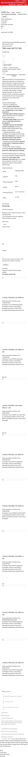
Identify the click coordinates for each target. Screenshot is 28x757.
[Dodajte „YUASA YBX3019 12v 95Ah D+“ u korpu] (4, 316)
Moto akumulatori (21, 42)
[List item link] (14, 702)
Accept (3, 748)
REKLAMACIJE (5, 715)
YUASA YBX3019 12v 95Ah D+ (13, 297)
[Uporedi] (4, 295)
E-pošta (4, 250)
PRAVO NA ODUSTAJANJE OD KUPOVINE (12, 734)
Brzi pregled (4, 320)
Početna (4, 42)
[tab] (4, 74)
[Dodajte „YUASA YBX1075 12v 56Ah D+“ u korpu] (4, 681)
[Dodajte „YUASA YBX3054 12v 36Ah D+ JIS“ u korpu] (4, 371)
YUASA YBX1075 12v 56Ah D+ (13, 663)
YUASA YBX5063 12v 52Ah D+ (13, 506)
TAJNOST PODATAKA (7, 718)
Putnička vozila (16, 301)
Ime (3, 244)
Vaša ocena (5, 221)
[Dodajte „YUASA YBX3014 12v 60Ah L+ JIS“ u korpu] (4, 577)
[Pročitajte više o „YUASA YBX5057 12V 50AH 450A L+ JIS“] (4, 426)
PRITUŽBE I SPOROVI (7, 737)
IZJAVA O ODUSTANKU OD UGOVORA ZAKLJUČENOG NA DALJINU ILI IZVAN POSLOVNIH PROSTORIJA (11, 722)
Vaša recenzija (6, 226)
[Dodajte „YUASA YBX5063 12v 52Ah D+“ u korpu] (4, 525)
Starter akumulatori (12, 42)
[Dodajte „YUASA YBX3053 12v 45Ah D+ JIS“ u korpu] (4, 633)
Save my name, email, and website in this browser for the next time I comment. (12, 260)
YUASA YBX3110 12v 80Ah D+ (13, 454)
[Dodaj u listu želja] (4, 313)
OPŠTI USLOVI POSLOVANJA (9, 731)
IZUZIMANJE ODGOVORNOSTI (9, 729)
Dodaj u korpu (7, 65)
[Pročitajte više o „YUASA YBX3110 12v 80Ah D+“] (4, 473)
